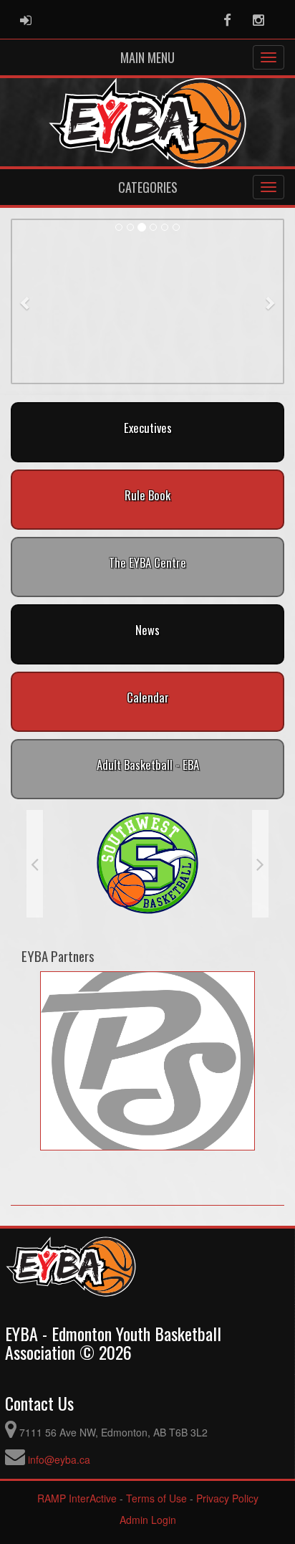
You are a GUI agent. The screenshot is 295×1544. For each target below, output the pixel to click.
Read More (147, 365)
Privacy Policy (227, 1498)
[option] (147, 864)
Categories (148, 187)
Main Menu (147, 57)
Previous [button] (34, 864)
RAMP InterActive (77, 1498)
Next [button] (260, 864)
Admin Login (148, 1519)
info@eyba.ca (59, 1459)
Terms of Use (156, 1498)
